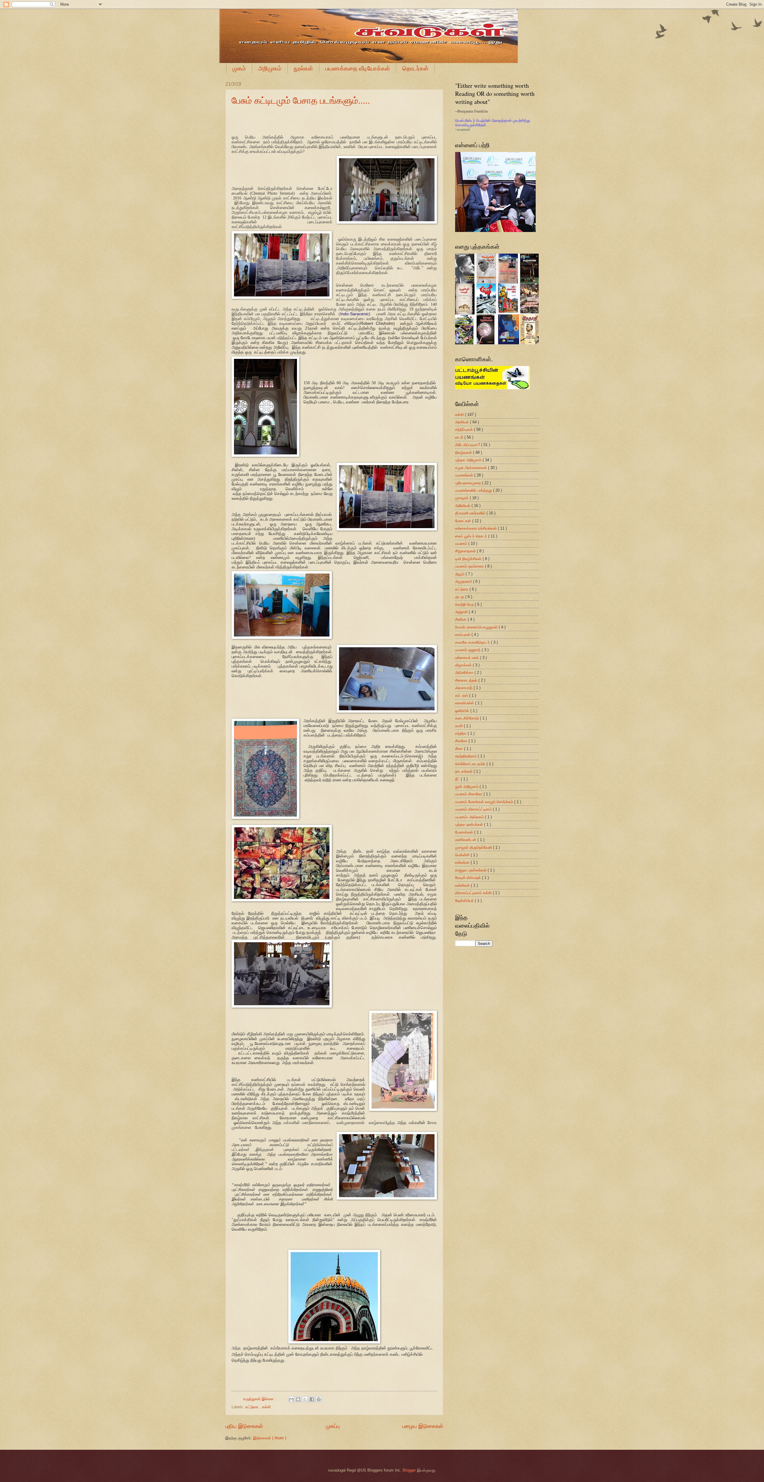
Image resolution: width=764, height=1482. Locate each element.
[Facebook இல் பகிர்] (312, 1399)
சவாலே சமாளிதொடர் (473, 642)
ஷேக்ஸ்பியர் (465, 900)
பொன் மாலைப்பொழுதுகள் (477, 627)
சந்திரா (461, 733)
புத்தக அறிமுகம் (469, 460)
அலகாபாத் (464, 687)
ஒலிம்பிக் (462, 710)
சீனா (459, 748)
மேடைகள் (463, 521)
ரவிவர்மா (463, 862)
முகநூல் (462, 498)
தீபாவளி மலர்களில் (470, 513)
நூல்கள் (303, 68)
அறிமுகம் (269, 68)
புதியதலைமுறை (468, 483)
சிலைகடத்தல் (466, 680)
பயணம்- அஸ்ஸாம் (470, 817)
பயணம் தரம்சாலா (470, 566)
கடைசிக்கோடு (467, 718)
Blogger (409, 1470)
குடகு (460, 596)
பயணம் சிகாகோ (469, 794)
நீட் (458, 779)
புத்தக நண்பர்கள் (469, 824)
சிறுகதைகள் (466, 551)
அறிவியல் (463, 505)
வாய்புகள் (463, 634)
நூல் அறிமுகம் (467, 786)
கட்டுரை (252, 1407)
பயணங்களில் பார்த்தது (474, 490)
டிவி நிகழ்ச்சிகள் (469, 558)
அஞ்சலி (462, 612)
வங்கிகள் (463, 885)
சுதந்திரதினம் (466, 756)
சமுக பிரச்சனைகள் (471, 467)
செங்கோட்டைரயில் (470, 764)
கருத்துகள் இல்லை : (260, 1399)
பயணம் (461, 543)
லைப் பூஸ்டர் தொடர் (471, 536)
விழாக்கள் (464, 665)
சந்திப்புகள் (464, 429)
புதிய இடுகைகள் (244, 1426)
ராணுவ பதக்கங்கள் (471, 870)
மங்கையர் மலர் (467, 657)
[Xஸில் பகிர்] (305, 1399)
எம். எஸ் (462, 695)
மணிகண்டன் (466, 839)
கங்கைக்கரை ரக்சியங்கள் (476, 528)
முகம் (239, 68)
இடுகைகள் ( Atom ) (269, 1438)
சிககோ (462, 741)
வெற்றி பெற (465, 604)
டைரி (459, 437)
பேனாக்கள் (464, 832)
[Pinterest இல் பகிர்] (319, 1399)
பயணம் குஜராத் (468, 650)
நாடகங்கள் (464, 771)
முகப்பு (333, 1426)
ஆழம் (460, 574)
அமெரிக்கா (465, 672)
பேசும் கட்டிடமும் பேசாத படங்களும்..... (301, 100)
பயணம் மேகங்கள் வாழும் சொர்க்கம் (484, 802)
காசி (459, 726)
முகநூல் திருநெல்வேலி (474, 847)
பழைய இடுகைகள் (422, 1426)
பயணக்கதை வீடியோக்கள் (357, 68)
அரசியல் (462, 422)
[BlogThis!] (298, 1399)
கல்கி (266, 1407)
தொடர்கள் (415, 68)
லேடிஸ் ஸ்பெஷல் (468, 877)
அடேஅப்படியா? (468, 444)
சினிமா (461, 619)
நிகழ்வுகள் (464, 452)
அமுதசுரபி (464, 581)
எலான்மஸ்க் (465, 703)
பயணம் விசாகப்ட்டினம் (474, 809)
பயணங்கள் (464, 475)
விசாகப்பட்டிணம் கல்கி (474, 893)
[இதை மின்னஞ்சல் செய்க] (291, 1399)
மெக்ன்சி (463, 855)
